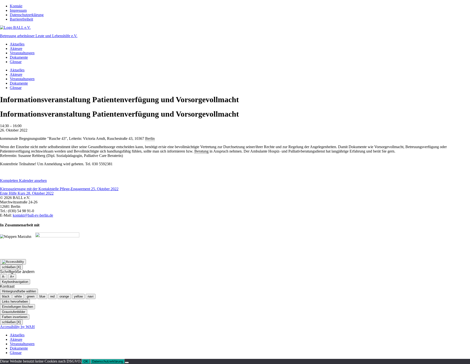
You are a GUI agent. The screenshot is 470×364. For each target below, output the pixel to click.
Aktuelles (17, 44)
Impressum (18, 10)
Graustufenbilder (13, 312)
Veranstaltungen (22, 53)
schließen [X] (11, 267)
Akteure (16, 48)
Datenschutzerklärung (27, 15)
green (31, 296)
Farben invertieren (14, 317)
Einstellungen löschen (17, 307)
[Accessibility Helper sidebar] (13, 262)
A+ (12, 276)
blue (42, 296)
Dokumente (19, 57)
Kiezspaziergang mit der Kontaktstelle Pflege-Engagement (59, 189)
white (18, 296)
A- (3, 276)
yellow (78, 296)
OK (85, 361)
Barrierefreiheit (21, 19)
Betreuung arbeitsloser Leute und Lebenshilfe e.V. (38, 36)
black (6, 296)
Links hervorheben (15, 301)
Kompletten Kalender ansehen (23, 180)
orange (64, 296)
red (52, 296)
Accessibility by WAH (17, 327)
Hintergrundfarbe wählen (19, 291)
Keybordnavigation (15, 282)
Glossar (16, 62)
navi (91, 296)
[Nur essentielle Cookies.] (127, 362)
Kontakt (16, 6)
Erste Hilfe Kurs (27, 193)
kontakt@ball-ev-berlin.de (33, 215)
